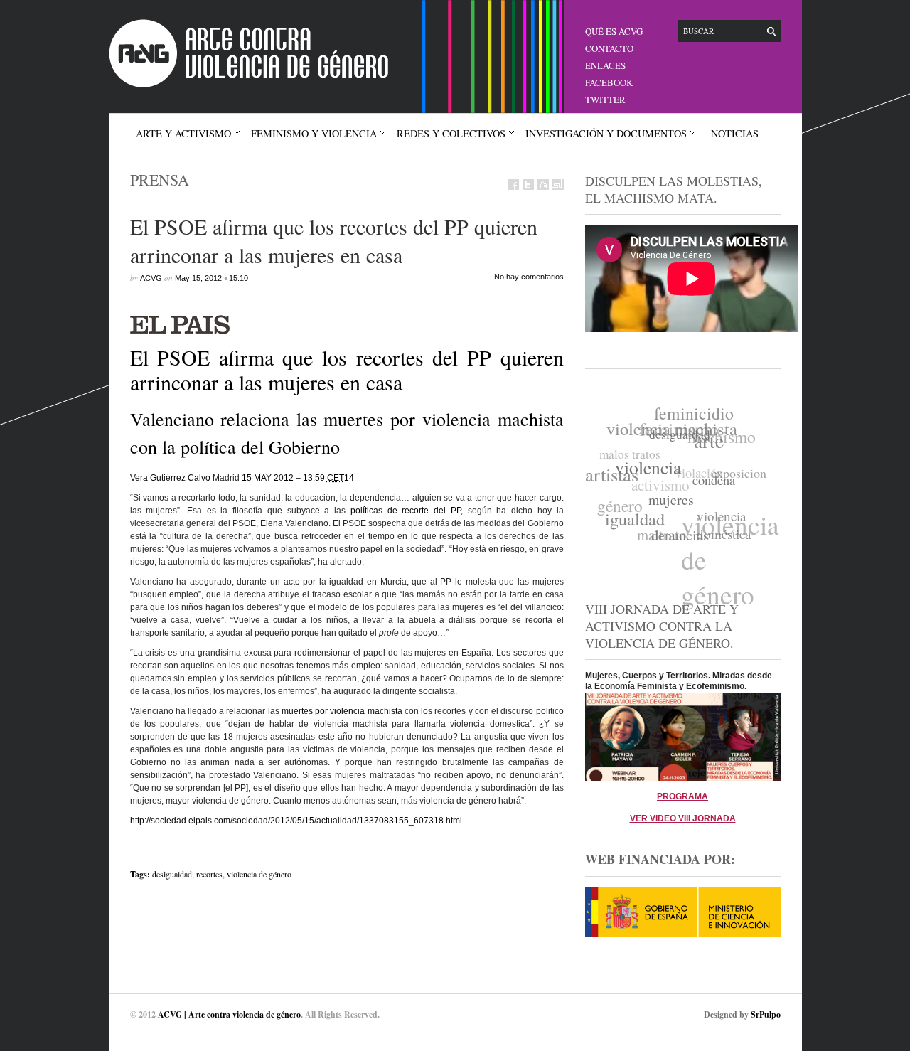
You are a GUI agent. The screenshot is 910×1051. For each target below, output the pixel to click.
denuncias (676, 536)
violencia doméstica (721, 528)
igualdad (632, 517)
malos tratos (631, 449)
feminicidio (697, 413)
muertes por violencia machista (342, 711)
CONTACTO (609, 48)
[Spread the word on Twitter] (528, 184)
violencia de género (259, 874)
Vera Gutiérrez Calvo (170, 478)
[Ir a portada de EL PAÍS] (347, 323)
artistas (611, 471)
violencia (647, 469)
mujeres (669, 503)
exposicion (739, 475)
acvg (151, 278)
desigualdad (172, 874)
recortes (209, 874)
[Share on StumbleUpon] (558, 184)
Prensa (159, 179)
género (619, 501)
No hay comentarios (529, 276)
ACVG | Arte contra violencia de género (229, 1014)
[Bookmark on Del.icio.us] (543, 184)
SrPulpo (766, 1014)
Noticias (735, 133)
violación (700, 470)
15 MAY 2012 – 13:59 (293, 478)
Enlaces (605, 65)
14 (349, 478)
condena (712, 485)
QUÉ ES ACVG (614, 31)
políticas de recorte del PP (405, 511)
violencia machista (674, 426)
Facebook (609, 82)
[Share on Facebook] (513, 184)
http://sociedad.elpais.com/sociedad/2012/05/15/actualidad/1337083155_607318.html (296, 821)
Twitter (605, 99)
